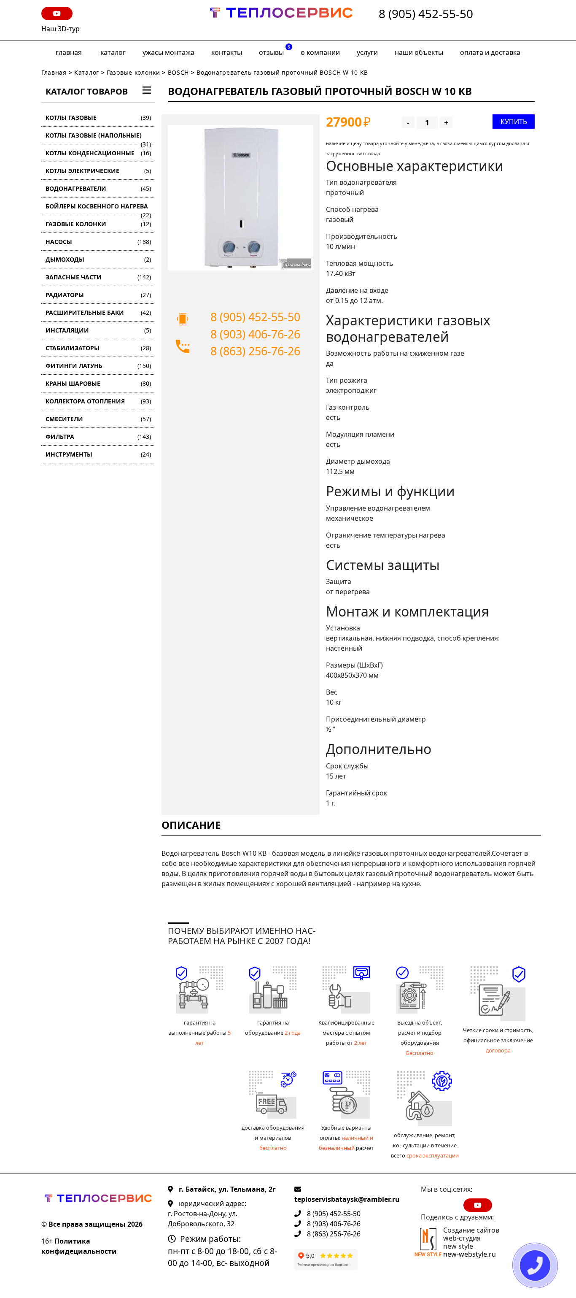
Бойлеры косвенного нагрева (98, 208)
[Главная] (281, 20)
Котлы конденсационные (98, 153)
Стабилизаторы (98, 348)
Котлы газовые (98, 118)
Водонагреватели (98, 188)
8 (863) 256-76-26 (255, 351)
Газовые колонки (133, 72)
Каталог (113, 52)
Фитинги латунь (98, 366)
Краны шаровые (98, 383)
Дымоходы (98, 259)
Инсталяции (98, 330)
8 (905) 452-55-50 (426, 14)
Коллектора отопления (98, 401)
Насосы (98, 242)
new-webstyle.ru (469, 1254)
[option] (240, 197)
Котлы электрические (98, 171)
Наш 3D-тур (60, 28)
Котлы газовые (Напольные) (98, 137)
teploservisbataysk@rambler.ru (347, 1199)
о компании (320, 52)
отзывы (274, 50)
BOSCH (178, 72)
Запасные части (98, 277)
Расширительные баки (98, 312)
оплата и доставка (490, 52)
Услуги (367, 52)
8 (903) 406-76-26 (255, 334)
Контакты (226, 52)
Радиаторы (98, 295)
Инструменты (98, 454)
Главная (69, 52)
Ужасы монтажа (168, 52)
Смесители (98, 419)
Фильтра (98, 437)
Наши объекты (419, 52)
